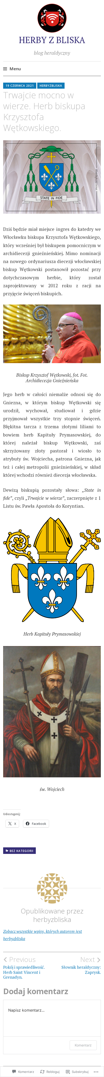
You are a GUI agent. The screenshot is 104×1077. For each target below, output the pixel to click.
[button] (52, 177)
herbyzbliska (51, 86)
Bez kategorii (21, 851)
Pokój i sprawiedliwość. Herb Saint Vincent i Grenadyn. (24, 967)
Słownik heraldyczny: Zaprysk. (81, 965)
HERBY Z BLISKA (52, 40)
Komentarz (83, 1045)
